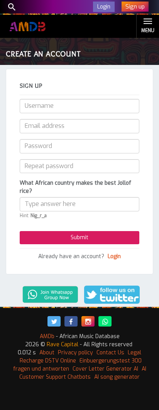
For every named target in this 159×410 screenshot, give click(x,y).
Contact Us (110, 352)
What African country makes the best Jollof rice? (75, 187)
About (46, 352)
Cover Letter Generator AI (105, 369)
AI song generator (117, 377)
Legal (134, 352)
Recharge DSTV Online (48, 360)
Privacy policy (75, 352)
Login (114, 256)
